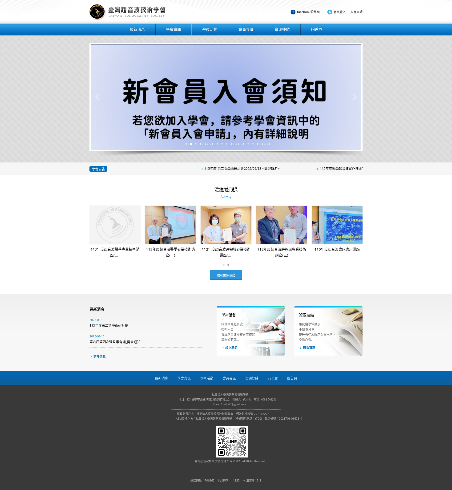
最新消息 (137, 29)
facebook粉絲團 (308, 12)
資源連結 (282, 29)
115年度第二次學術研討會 (108, 323)
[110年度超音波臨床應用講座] (337, 225)
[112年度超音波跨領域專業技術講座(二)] (226, 225)
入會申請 (356, 12)
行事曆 (273, 378)
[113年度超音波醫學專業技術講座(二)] (114, 225)
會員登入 (340, 12)
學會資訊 (173, 29)
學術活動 (209, 29)
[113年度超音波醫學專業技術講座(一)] (170, 225)
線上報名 (231, 347)
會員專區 (246, 29)
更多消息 (99, 356)
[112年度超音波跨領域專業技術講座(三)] (281, 225)
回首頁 (316, 29)
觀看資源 (309, 347)
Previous (97, 97)
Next (355, 97)
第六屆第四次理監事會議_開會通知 (114, 339)
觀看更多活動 (226, 275)
